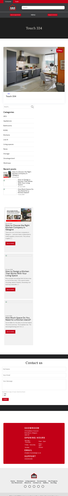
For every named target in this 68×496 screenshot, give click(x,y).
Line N (5, 140)
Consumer (8, 1)
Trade (16, 1)
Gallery (45, 483)
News (5, 149)
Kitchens (6, 135)
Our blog (53, 483)
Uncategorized (9, 158)
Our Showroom (16, 483)
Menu (33, 15)
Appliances (7, 121)
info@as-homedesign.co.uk (33, 453)
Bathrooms (7, 126)
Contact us (37, 483)
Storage (6, 154)
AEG (9, 93)
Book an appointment (15, 14)
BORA (5, 130)
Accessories (41, 481)
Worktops (7, 163)
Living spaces (8, 144)
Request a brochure (52, 14)
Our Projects (52, 481)
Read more (10, 243)
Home (13, 481)
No (5, 395)
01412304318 (28, 459)
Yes (5, 394)
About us (27, 483)
